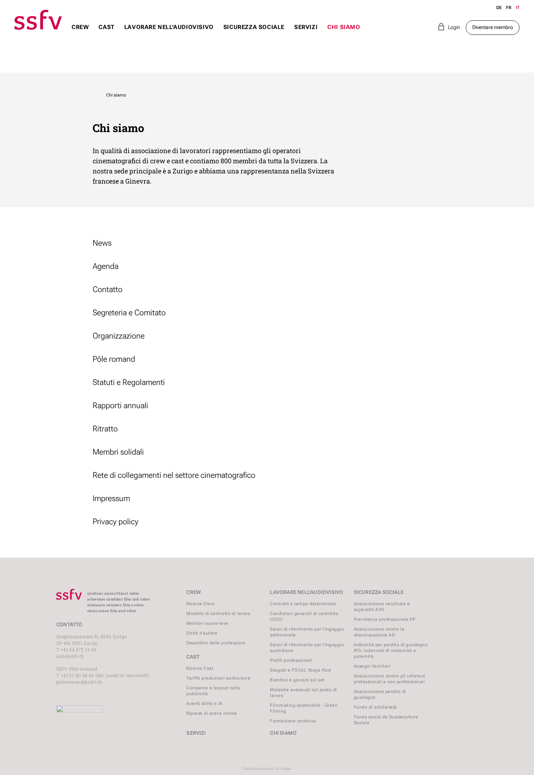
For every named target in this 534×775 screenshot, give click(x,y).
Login (448, 26)
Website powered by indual (267, 768)
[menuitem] (80, 34)
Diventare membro (492, 27)
